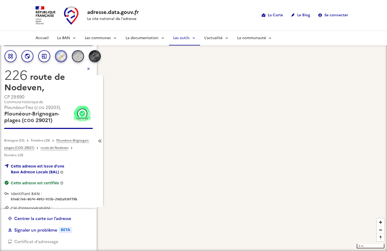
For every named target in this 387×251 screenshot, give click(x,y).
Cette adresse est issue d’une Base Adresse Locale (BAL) (37, 169)
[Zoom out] (380, 230)
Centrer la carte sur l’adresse (42, 218)
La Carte (275, 15)
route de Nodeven (54, 147)
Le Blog (303, 15)
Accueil (42, 38)
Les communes (98, 38)
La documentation (142, 38)
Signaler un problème (42, 230)
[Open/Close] (100, 141)
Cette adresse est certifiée (35, 183)
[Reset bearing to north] (380, 237)
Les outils (181, 38)
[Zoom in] (380, 222)
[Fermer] (88, 69)
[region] (193, 141)
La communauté (251, 38)
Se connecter (336, 15)
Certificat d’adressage (36, 241)
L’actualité (213, 38)
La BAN (63, 38)
